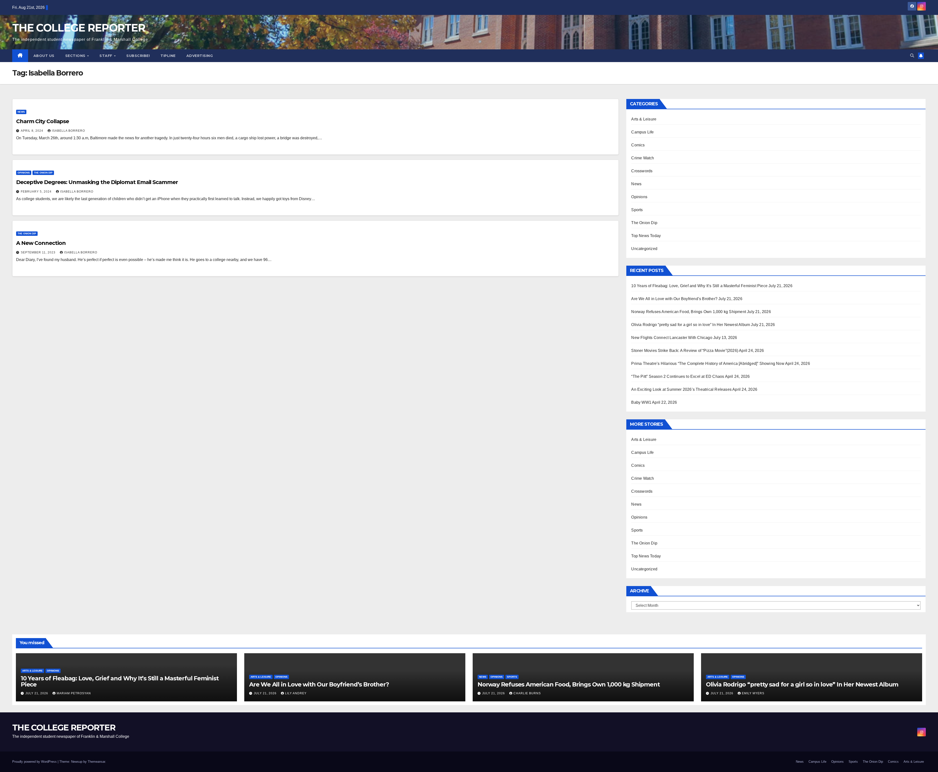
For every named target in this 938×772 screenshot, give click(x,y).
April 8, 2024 (32, 130)
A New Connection (40, 243)
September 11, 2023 (38, 252)
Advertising (199, 56)
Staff (106, 56)
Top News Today (646, 236)
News (21, 111)
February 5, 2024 (37, 191)
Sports (637, 210)
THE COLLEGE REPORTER (78, 27)
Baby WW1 (641, 402)
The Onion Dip (43, 172)
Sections (76, 56)
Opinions (24, 172)
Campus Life (642, 132)
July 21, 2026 (37, 693)
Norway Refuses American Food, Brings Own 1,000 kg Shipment (688, 312)
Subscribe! (138, 56)
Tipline (168, 56)
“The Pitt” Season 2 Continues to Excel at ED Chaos (677, 376)
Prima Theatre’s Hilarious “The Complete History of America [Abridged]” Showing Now (707, 363)
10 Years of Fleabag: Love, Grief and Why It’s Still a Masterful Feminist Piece (699, 286)
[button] (912, 56)
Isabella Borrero (68, 130)
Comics (638, 145)
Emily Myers (753, 693)
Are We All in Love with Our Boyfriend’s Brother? (674, 299)
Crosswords (641, 171)
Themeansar (96, 761)
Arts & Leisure (643, 119)
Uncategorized (644, 249)
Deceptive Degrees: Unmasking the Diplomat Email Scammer (97, 182)
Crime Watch (642, 158)
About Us (43, 56)
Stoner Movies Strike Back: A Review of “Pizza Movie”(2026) (684, 350)
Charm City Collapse (42, 121)
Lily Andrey (296, 693)
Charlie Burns (527, 693)
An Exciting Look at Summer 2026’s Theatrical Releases (681, 389)
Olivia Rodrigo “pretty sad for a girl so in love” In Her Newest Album (690, 325)
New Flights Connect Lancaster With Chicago (671, 338)
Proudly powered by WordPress (35, 761)
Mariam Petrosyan (74, 693)
